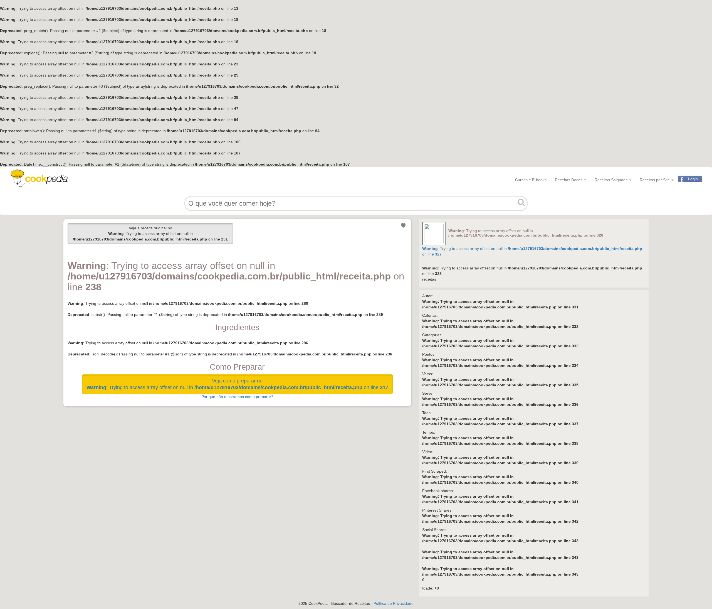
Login (693, 179)
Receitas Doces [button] (569, 180)
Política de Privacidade (394, 603)
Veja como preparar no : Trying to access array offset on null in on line (237, 384)
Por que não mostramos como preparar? (237, 396)
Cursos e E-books (531, 180)
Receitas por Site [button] (655, 180)
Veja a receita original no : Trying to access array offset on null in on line (150, 233)
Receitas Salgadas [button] (612, 180)
